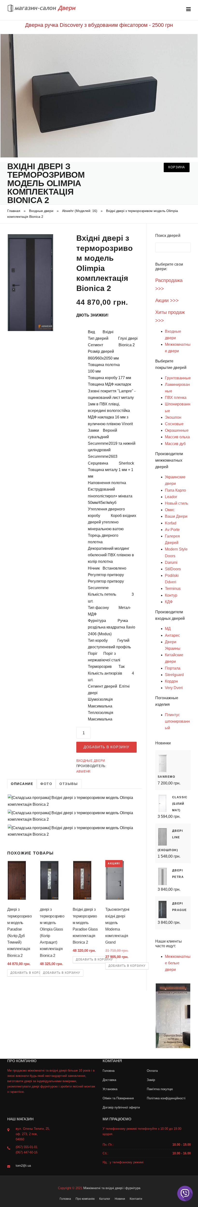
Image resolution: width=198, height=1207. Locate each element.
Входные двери (41, 211)
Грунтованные (178, 378)
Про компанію (85, 1198)
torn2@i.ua (23, 1165)
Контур (171, 595)
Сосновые (174, 424)
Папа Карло (175, 490)
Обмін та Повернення (118, 1098)
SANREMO (166, 776)
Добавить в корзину (106, 747)
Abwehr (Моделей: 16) (79, 211)
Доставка (109, 1080)
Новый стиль (176, 503)
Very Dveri (174, 688)
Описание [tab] (22, 784)
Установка (110, 1089)
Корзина (176, 167)
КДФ (169, 602)
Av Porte (172, 530)
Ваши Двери (176, 516)
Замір (151, 1080)
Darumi (171, 562)
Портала (172, 668)
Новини (120, 1198)
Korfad (170, 523)
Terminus (173, 588)
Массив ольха (177, 437)
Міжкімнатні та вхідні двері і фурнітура (111, 1188)
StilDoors (173, 569)
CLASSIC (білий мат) (180, 804)
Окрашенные (177, 430)
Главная (13, 211)
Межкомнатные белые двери (178, 963)
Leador (171, 497)
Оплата (152, 1071)
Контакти (136, 1198)
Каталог (104, 1198)
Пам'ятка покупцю (160, 1089)
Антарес (172, 635)
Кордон (171, 681)
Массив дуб (175, 444)
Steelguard (174, 675)
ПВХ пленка (175, 397)
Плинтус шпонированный (177, 721)
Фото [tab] (46, 784)
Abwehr (83, 771)
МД (168, 629)
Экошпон (173, 417)
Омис (170, 510)
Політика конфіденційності (166, 1098)
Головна (108, 1071)
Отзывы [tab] (68, 784)
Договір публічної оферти (121, 1107)
